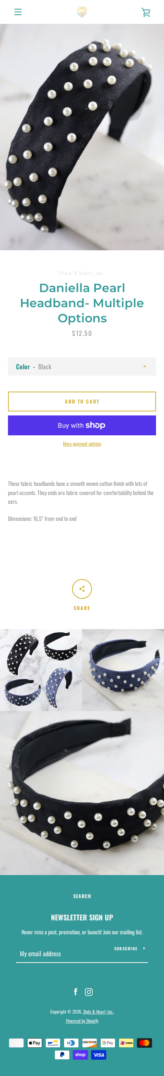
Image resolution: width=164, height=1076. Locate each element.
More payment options (82, 443)
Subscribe (125, 948)
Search (82, 896)
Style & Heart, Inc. (98, 1011)
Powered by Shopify (82, 1021)
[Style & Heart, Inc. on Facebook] (76, 991)
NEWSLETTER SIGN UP (82, 917)
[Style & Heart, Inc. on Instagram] (89, 991)
